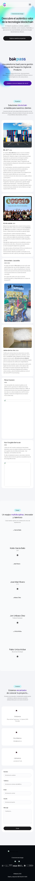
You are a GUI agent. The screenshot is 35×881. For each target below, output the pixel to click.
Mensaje (6, 807)
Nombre (6, 771)
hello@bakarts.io (17, 741)
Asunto (5, 798)
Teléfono (6, 780)
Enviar (17, 828)
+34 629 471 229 (17, 761)
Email (5, 789)
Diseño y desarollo (17, 876)
